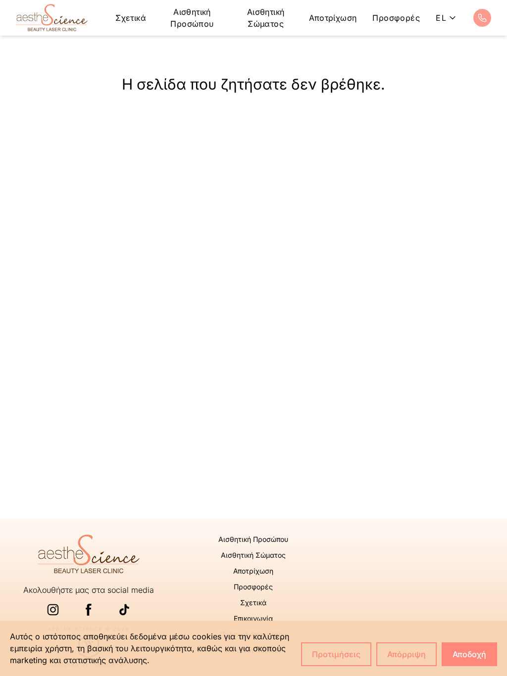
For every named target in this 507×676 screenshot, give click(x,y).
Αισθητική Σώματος (266, 18)
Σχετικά (130, 18)
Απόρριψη (406, 654)
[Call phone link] (482, 18)
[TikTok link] (124, 610)
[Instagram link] (53, 610)
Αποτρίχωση (332, 18)
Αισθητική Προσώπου (191, 18)
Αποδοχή (469, 654)
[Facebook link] (89, 610)
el (441, 18)
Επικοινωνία (253, 618)
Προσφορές (396, 18)
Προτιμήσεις (336, 654)
